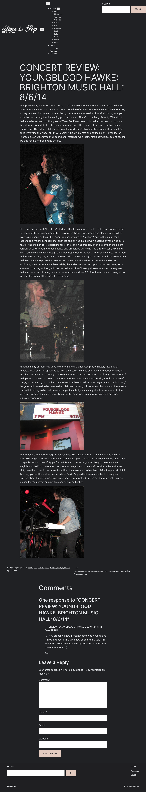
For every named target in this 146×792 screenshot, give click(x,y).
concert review (84, 571)
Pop (47, 568)
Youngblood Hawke (81, 574)
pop (113, 571)
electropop (32, 568)
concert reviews (97, 571)
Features (41, 568)
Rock (59, 568)
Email (42, 725)
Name (43, 712)
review (127, 571)
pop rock (120, 571)
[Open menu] (42, 29)
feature (108, 571)
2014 (75, 571)
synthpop (66, 568)
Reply (47, 653)
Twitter (133, 775)
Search (106, 3)
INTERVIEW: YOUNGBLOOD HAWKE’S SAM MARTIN (73, 626)
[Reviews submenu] (58, 8)
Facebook (135, 771)
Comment (45, 679)
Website (43, 738)
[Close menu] (48, 3)
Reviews (53, 568)
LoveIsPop (11, 786)
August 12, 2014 (51, 630)
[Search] (71, 773)
